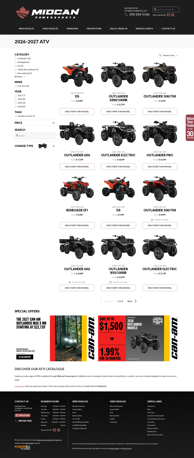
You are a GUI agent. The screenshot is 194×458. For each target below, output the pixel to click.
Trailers (112, 419)
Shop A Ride (29, 443)
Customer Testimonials (155, 416)
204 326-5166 (139, 14)
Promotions (94, 28)
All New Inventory (78, 406)
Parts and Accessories (155, 435)
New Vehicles (26, 28)
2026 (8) (21, 99)
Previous (108, 301)
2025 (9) (21, 102)
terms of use (126, 448)
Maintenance (152, 432)
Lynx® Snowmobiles (79, 425)
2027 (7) (21, 95)
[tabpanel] (53, 415)
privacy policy (114, 448)
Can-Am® (76, 419)
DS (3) (20, 65)
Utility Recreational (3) (28, 69)
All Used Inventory (116, 406)
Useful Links (154, 401)
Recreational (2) (25, 73)
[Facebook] (168, 15)
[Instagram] (172, 15)
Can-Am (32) (23, 86)
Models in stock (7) (26, 116)
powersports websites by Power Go (49, 440)
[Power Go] (38, 447)
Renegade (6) (23, 62)
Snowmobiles (77, 409)
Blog (148, 409)
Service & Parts (144, 28)
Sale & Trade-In (118, 28)
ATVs (74, 412)
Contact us (19, 386)
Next (129, 301)
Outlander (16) (24, 58)
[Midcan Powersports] (48, 13)
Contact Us (168, 28)
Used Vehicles (50, 28)
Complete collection (79, 428)
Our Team (150, 412)
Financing (72, 28)
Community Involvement (156, 419)
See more (18, 77)
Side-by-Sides (77, 416)
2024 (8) (21, 106)
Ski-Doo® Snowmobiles (80, 422)
